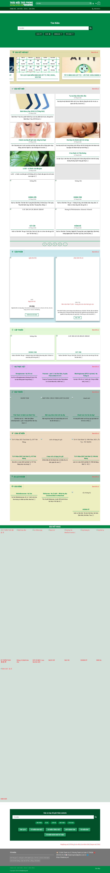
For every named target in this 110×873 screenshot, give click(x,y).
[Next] (99, 70)
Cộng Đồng (32, 8)
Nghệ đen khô (31, 301)
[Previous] (10, 70)
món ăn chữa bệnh (44, 857)
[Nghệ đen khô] (32, 277)
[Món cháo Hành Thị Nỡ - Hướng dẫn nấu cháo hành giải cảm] (78, 279)
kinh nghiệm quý (29, 857)
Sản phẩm (20, 8)
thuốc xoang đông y (97, 844)
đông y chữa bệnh (35, 860)
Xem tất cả (94, 52)
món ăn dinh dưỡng (15, 860)
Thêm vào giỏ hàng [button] (32, 314)
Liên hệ (26, 8)
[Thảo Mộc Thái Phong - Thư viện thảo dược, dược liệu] (21, 3)
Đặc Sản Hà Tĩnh (25, 860)
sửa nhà (70, 844)
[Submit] (90, 3)
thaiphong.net (58, 844)
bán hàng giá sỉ (14, 857)
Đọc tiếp (77, 317)
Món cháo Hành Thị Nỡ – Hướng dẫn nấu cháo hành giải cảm (78, 304)
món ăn (36, 857)
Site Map (97, 868)
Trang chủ (13, 8)
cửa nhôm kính (78, 844)
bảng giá (21, 857)
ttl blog (65, 844)
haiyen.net (87, 844)
